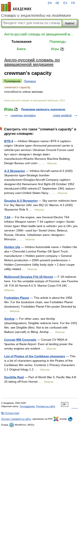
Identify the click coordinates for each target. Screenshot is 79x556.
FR (73, 3)
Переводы (58, 41)
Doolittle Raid (14, 377)
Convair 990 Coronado (20, 339)
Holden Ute (12, 247)
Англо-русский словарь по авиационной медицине (39, 34)
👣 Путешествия (10, 413)
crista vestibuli (62, 115)
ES (65, 3)
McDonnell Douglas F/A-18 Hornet (28, 276)
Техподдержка (27, 406)
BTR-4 (8, 141)
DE (57, 3)
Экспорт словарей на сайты (16, 419)
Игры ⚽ (57, 49)
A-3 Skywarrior (14, 171)
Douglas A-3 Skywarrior (21, 200)
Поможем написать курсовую (43, 109)
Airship (9, 318)
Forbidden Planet (16, 297)
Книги (21, 49)
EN (50, 3)
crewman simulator (23, 115)
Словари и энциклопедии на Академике (36, 15)
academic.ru (16, 6)
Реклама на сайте (45, 406)
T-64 (7, 217)
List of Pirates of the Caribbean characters (34, 356)
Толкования (21, 41)
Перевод (30, 81)
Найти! (69, 23)
